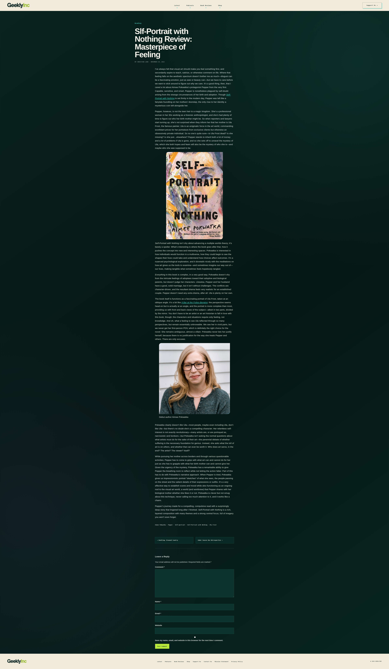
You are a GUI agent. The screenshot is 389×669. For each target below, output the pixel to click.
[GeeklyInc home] (18, 5)
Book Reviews (206, 5)
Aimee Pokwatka (160, 525)
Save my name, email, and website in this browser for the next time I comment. (189, 640)
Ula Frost (213, 525)
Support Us (197, 661)
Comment (160, 567)
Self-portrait (180, 525)
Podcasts (190, 5)
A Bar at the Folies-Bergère (194, 302)
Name (158, 602)
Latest (177, 5)
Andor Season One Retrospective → (210, 540)
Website (158, 625)
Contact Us (208, 661)
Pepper (170, 525)
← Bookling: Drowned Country (167, 540)
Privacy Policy (237, 661)
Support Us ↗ (372, 5)
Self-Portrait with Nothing (197, 525)
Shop (220, 5)
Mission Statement (222, 661)
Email (158, 613)
